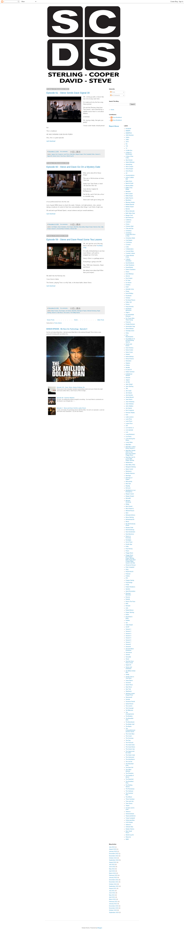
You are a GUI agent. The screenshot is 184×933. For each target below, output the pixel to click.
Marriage (128, 475)
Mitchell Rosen (130, 510)
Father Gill (129, 302)
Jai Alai (128, 382)
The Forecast (129, 742)
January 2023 (113, 851)
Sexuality (128, 657)
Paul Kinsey (129, 548)
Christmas (129, 230)
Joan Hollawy (130, 404)
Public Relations (130, 587)
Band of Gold (129, 183)
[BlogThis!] (73, 152)
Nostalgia (128, 540)
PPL (127, 578)
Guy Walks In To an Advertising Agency (130, 340)
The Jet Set (129, 761)
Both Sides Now (130, 213)
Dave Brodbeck (117, 117)
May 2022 (112, 869)
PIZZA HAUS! (129, 571)
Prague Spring (130, 580)
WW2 (127, 839)
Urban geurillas (130, 820)
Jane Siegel (129, 384)
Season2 (128, 644)
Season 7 (128, 642)
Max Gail (128, 483)
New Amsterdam (130, 532)
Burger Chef (129, 215)
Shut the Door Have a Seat (130, 662)
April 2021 (112, 897)
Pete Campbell (87, 154)
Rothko (128, 620)
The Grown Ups (130, 749)
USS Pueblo (129, 822)
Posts (113, 92)
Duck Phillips (129, 293)
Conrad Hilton (130, 251)
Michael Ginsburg (91, 310)
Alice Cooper (129, 166)
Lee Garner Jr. (130, 428)
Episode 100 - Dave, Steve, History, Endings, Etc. (71, 387)
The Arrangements (130, 713)
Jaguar (53, 154)
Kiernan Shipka (130, 412)
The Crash (129, 736)
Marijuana (129, 471)
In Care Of (129, 369)
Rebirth (128, 599)
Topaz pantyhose (131, 816)
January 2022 (113, 877)
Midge (127, 504)
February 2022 (113, 875)
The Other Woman (128, 770)
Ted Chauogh (130, 708)
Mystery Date (96, 227)
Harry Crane (129, 352)
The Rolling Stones (75, 312)
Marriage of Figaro (82, 310)
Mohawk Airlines (130, 515)
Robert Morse (130, 610)
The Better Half (130, 724)
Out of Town (129, 542)
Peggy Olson (129, 553)
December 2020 (113, 906)
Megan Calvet (130, 494)
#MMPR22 (129, 133)
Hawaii (128, 354)
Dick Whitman (130, 274)
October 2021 (113, 884)
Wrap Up (128, 837)
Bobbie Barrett (130, 204)
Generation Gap (130, 326)
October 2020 (113, 910)
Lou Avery (128, 436)
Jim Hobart (129, 393)
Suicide (128, 699)
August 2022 (112, 862)
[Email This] (71, 152)
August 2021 (112, 888)
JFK (127, 388)
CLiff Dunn (129, 242)
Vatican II (128, 824)
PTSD (127, 584)
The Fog (128, 740)
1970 (127, 141)
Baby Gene (129, 181)
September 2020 (114, 912)
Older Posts (100, 320)
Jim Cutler (129, 391)
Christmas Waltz (130, 238)
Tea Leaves (67, 312)
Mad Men (72, 154)
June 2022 (112, 866)
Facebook (128, 295)
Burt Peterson (130, 217)
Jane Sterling (129, 386)
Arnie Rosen (129, 171)
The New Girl (129, 767)
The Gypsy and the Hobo (130, 752)
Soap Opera (129, 680)
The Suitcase (129, 791)
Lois (127, 432)
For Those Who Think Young (130, 319)
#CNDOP (128, 128)
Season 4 (128, 635)
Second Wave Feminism (63, 228)
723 (127, 146)
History (128, 365)
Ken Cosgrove (59, 154)
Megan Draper (79, 154)
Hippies (128, 363)
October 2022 (113, 858)
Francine (128, 322)
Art (126, 173)
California (128, 220)
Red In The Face (130, 601)
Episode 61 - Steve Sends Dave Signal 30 (68, 92)
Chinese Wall (129, 226)
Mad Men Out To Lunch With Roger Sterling (130, 459)
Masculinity (82, 227)
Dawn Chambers (62, 227)
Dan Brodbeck (130, 263)
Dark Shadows (130, 265)
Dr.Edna (128, 285)
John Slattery (129, 406)
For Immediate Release (130, 315)
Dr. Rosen (128, 282)
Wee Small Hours (129, 831)
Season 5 (97, 154)
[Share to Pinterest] (79, 152)
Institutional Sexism (129, 374)
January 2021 (113, 903)
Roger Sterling (130, 612)
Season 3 (128, 633)
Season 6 (128, 640)
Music (127, 521)
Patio (127, 546)
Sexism (128, 654)
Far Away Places (130, 300)
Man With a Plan (130, 464)
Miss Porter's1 (130, 508)
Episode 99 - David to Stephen (65, 397)
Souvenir (128, 682)
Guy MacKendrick (129, 335)
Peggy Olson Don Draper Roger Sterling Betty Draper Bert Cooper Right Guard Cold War (131, 559)
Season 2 (128, 631)
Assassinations (130, 175)
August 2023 (112, 849)
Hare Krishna (129, 348)
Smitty (127, 674)
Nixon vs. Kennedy (128, 536)
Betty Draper (129, 196)
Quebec (128, 589)
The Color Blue (130, 734)
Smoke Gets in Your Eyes (59, 156)
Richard (128, 606)
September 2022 (114, 860)
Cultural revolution (128, 259)
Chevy (127, 224)
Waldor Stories (130, 829)
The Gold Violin (130, 745)
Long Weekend (130, 434)
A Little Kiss (129, 150)
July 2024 (112, 847)
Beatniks (128, 191)
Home (76, 320)
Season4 (128, 646)
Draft (127, 287)
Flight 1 (128, 312)
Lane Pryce (67, 154)
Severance (129, 652)
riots (127, 608)
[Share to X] (75, 152)
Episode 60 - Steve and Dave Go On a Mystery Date (73, 167)
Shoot (127, 659)
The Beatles (129, 716)
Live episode (129, 430)
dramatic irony (130, 289)
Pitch (127, 569)
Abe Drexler (129, 160)
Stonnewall (129, 697)
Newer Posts (50, 320)
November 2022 (113, 856)
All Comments (115, 95)
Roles (93, 154)
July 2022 (112, 864)
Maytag (128, 486)
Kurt (127, 414)
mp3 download (50, 141)
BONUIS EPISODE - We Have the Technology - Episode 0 (66, 329)
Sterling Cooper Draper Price (130, 694)
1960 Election (130, 135)
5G (126, 144)
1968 (127, 139)
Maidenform (129, 462)
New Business (130, 534)
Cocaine (128, 244)
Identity (128, 367)
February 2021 (113, 901)
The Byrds (129, 726)
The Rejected (129, 779)
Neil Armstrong (130, 529)
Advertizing (129, 164)
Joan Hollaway (130, 401)
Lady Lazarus (130, 417)
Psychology (129, 582)
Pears (127, 551)
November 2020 (113, 908)
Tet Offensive (129, 710)
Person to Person (131, 565)
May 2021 (112, 895)
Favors (128, 304)
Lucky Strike (129, 442)
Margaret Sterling (131, 467)
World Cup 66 (70, 156)
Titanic (127, 805)
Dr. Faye (128, 280)
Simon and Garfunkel (129, 667)
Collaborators (130, 249)
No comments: (64, 151)
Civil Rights (54, 227)
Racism (128, 597)
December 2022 (113, 853)
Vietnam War (73, 228)
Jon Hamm (68, 310)
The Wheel (129, 797)
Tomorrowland (130, 813)
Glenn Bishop (130, 328)
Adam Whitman (130, 162)
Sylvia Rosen (129, 704)
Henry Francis (130, 358)
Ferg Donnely (130, 306)
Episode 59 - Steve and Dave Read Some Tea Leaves (74, 239)
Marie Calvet (129, 469)
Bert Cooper (129, 193)
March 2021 (112, 899)
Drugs (127, 291)
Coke (127, 247)
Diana (127, 271)
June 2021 (112, 893)
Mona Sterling (130, 517)
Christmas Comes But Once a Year (130, 234)
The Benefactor (130, 722)
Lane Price (129, 419)
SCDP (127, 627)
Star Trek (128, 689)
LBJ (127, 425)
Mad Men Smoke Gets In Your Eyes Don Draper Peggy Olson (131, 453)
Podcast (128, 574)
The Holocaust (130, 757)
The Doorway (129, 738)
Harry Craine (129, 350)
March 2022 (112, 873)
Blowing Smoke (130, 202)
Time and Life (130, 801)
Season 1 (128, 629)
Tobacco (128, 811)
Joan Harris (129, 399)
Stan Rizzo (60, 312)
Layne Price (129, 423)
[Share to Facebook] (77, 152)
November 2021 (113, 882)
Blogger (100, 928)
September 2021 (114, 886)
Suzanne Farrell (130, 701)
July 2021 (112, 890)
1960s (127, 137)
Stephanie (129, 691)
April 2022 (112, 871)
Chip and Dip (129, 228)
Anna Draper (129, 168)
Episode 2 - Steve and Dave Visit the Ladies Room (71, 408)
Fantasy (128, 298)
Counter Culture (130, 253)
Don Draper (70, 227)
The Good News (130, 747)
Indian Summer (130, 372)
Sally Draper (129, 625)
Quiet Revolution (130, 591)
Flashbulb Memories (128, 309)
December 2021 (113, 880)
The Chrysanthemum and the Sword (130, 730)
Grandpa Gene (130, 330)
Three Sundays (130, 799)
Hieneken (128, 361)
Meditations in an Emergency (131, 491)
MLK (127, 513)
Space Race (129, 685)
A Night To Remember (129, 153)
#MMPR (128, 131)
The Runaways (130, 789)
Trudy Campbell (130, 818)
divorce (128, 276)
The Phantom (129, 773)
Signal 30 (49, 156)
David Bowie (129, 267)
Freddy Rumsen (130, 324)
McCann (128, 488)
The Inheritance (130, 759)
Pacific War (129, 544)
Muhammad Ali (130, 519)
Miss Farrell (129, 506)
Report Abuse (114, 126)
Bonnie (128, 209)
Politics (128, 576)
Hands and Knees (129, 344)
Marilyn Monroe (130, 473)
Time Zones (129, 803)
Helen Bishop (130, 356)
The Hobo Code (130, 755)
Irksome (128, 377)
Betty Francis (54, 310)
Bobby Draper (130, 206)
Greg (127, 333)
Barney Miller (129, 185)
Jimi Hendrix (129, 395)
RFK (127, 603)
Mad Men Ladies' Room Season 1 (131, 447)
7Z (126, 148)
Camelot (128, 222)
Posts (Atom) (58, 323)
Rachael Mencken (128, 594)
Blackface (128, 200)
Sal (127, 622)
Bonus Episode (130, 211)
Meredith (128, 498)
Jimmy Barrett (130, 397)
